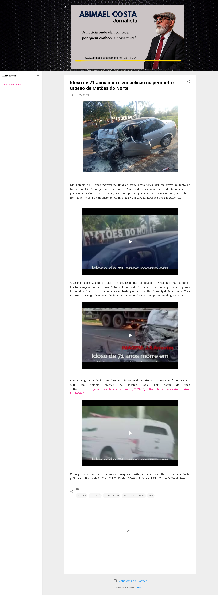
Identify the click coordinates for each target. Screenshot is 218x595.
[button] (188, 82)
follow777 (140, 587)
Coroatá (95, 495)
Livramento (111, 495)
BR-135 (81, 495)
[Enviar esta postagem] (77, 489)
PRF (150, 495)
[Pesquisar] (194, 8)
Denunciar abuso (12, 84)
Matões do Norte (133, 495)
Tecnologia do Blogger (132, 581)
